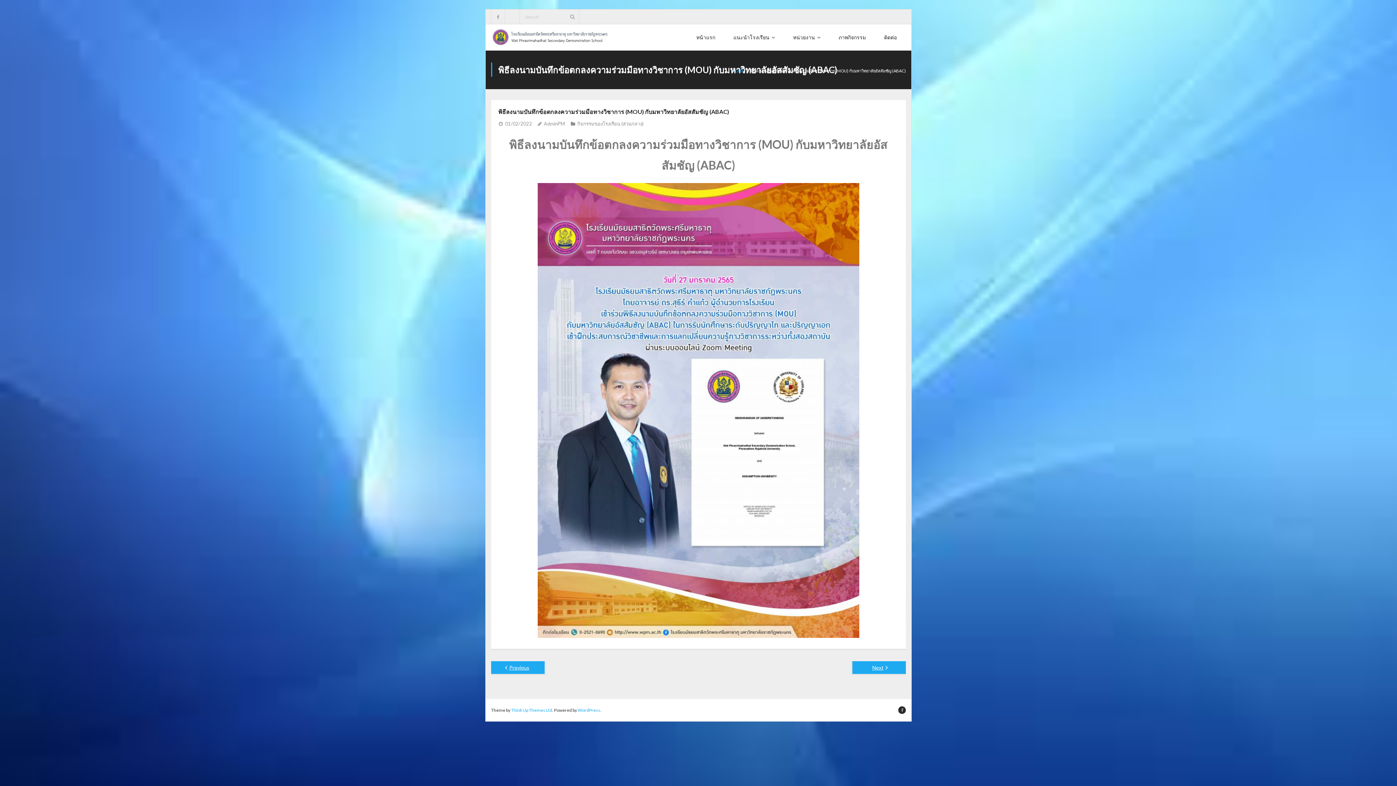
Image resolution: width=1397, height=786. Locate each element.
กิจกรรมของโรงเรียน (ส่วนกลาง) (610, 124)
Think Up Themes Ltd (531, 710)
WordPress (589, 710)
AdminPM (554, 124)
